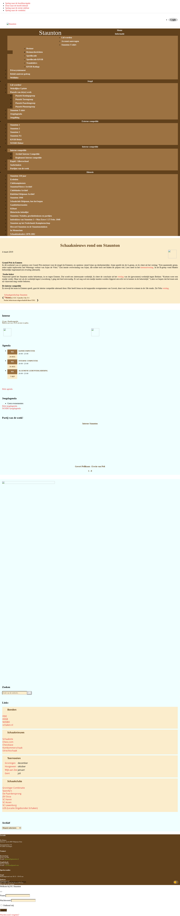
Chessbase (8, 744)
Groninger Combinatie (14, 787)
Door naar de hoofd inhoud (16, 5)
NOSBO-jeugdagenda (11, 408)
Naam (2, 895)
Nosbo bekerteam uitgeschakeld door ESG (19, 300)
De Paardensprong (12, 793)
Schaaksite (8, 739)
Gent (7, 773)
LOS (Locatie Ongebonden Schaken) (20, 808)
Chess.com (8, 741)
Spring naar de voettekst (15, 10)
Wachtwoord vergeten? (9, 915)
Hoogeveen (10, 766)
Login (173, 20)
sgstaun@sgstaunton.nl (12, 859)
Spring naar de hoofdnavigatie (17, 3)
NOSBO (6, 722)
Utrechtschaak (10, 750)
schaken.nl (8, 724)
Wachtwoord (5, 900)
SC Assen (7, 802)
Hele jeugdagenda (9, 406)
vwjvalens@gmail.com (12, 865)
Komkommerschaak (12, 747)
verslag (121, 277)
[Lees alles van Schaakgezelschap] (172, 257)
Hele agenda (7, 389)
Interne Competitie (28, 361)
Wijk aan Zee (11, 769)
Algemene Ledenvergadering (33, 371)
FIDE (5, 716)
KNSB (5, 719)
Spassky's (7, 790)
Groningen (10, 763)
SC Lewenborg (10, 805)
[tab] (90, 709)
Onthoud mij (8, 905)
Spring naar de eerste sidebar (17, 8)
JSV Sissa (7, 796)
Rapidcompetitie (27, 351)
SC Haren (7, 799)
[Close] (1, 891)
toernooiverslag (146, 267)
